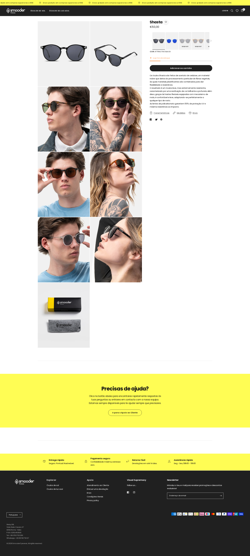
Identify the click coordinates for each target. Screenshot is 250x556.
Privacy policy (93, 500)
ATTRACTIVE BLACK (158, 41)
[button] (211, 41)
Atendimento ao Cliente (98, 485)
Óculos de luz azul (55, 489)
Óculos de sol (53, 485)
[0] (241, 10)
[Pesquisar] (232, 10)
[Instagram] (136, 492)
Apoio (90, 480)
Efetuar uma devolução (97, 489)
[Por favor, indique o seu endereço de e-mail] (220, 496)
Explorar (51, 480)
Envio (89, 492)
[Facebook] (130, 492)
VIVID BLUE (171, 41)
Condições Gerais (95, 496)
